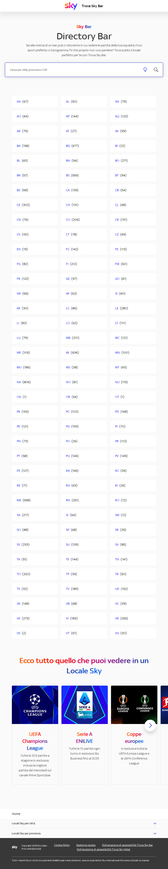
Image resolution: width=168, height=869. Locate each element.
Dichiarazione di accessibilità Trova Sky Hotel (103, 849)
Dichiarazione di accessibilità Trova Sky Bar (127, 845)
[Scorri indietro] (18, 728)
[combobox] (73, 69)
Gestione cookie (85, 845)
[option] (35, 735)
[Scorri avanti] (150, 729)
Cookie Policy (62, 845)
